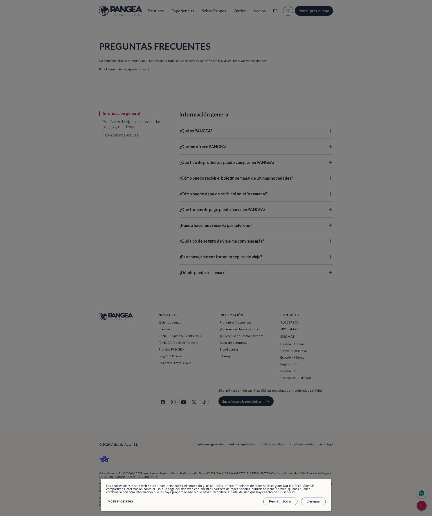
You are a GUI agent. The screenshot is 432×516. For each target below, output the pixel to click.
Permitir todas (280, 501)
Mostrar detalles (120, 501)
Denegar (313, 501)
